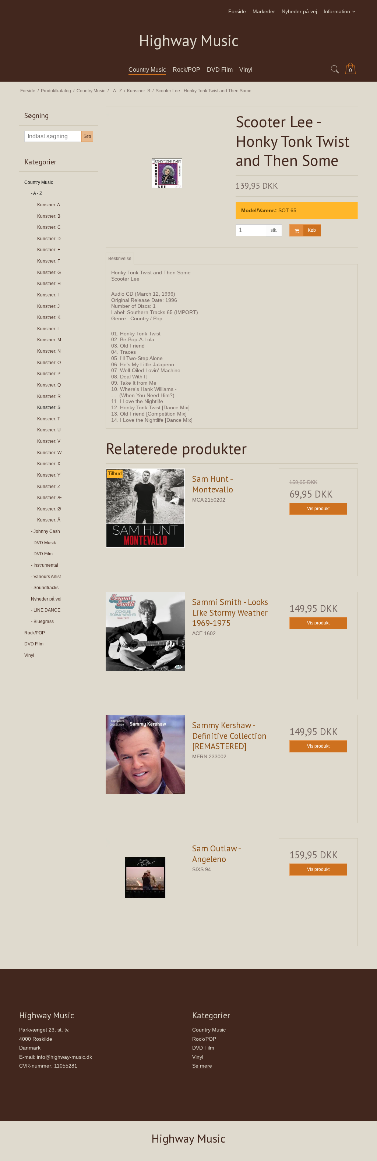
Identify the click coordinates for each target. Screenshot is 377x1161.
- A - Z (36, 193)
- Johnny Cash (45, 531)
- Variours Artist (46, 576)
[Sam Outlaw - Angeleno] (145, 877)
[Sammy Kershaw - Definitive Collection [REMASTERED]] (145, 754)
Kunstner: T (48, 418)
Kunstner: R (49, 396)
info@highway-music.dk (64, 1057)
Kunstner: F (48, 261)
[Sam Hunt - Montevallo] (145, 508)
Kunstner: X (48, 463)
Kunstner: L (48, 328)
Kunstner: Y (48, 475)
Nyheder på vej (46, 599)
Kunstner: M (49, 339)
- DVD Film (42, 553)
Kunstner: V (48, 441)
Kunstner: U (49, 429)
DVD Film (33, 644)
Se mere (202, 1066)
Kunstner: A (48, 204)
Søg (87, 136)
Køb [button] (312, 230)
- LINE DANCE (45, 610)
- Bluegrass (42, 621)
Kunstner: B (48, 216)
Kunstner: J (48, 306)
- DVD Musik (43, 542)
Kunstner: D (49, 238)
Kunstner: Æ (49, 497)
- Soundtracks (45, 587)
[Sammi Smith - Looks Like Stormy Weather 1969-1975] (145, 631)
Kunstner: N (49, 351)
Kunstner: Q (49, 385)
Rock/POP (34, 632)
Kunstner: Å (48, 520)
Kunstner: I (48, 295)
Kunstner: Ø (49, 509)
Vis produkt (318, 508)
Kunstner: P (48, 373)
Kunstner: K (48, 317)
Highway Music (189, 40)
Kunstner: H (49, 283)
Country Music (38, 182)
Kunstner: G (49, 272)
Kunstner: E (48, 249)
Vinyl (29, 655)
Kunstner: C (49, 227)
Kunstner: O (49, 362)
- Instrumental (44, 565)
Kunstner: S (48, 407)
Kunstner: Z (48, 486)
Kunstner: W (49, 452)
